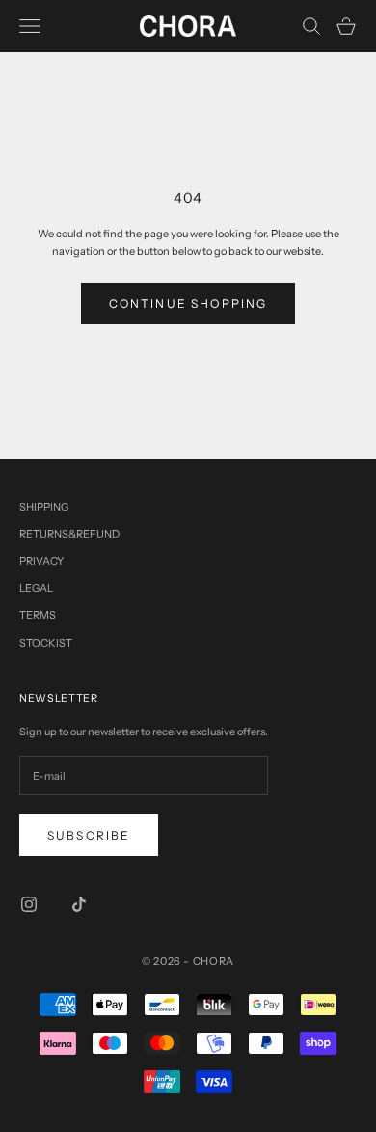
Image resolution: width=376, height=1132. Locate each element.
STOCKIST (45, 642)
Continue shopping (188, 303)
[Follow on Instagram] (29, 904)
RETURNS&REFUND (69, 533)
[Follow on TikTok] (79, 904)
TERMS (37, 614)
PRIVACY (41, 560)
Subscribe (88, 835)
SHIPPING (43, 506)
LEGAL (36, 587)
